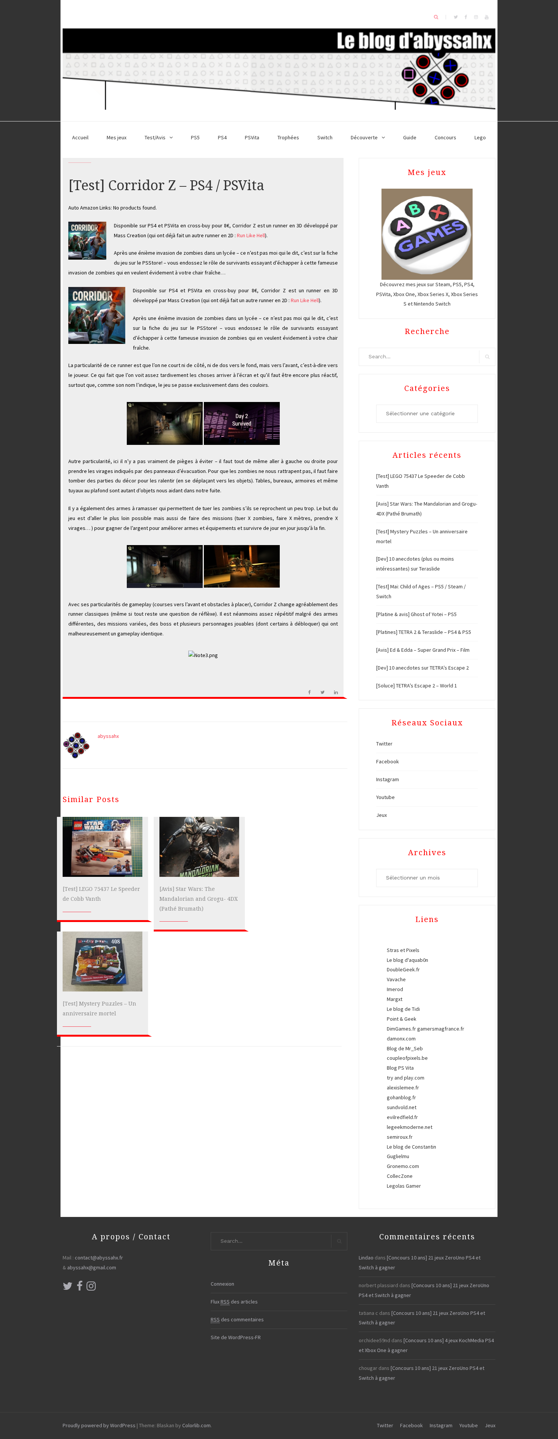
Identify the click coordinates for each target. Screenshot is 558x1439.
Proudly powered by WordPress (99, 1425)
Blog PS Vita (400, 1067)
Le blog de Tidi (403, 1009)
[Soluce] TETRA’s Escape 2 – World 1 (416, 685)
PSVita (252, 137)
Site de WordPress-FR (236, 1337)
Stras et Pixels (403, 950)
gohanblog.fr (401, 1097)
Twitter (384, 743)
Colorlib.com (196, 1425)
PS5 (195, 137)
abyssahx (108, 736)
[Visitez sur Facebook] (80, 1288)
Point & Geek (401, 1018)
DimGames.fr (401, 1028)
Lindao (366, 1257)
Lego (480, 137)
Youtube (385, 797)
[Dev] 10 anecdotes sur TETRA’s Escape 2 (422, 667)
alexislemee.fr (403, 1087)
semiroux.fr (400, 1136)
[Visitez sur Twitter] (68, 1288)
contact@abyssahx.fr (99, 1257)
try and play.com (405, 1077)
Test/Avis (155, 137)
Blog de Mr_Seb (405, 1048)
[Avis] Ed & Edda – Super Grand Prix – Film (423, 649)
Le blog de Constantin (411, 1146)
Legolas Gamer (404, 1185)
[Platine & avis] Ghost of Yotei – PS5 (416, 614)
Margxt (394, 999)
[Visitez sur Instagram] (91, 1288)
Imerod (395, 989)
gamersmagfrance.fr (440, 1028)
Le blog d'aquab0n (407, 960)
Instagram (387, 779)
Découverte (364, 137)
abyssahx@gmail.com (91, 1267)
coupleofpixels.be (407, 1057)
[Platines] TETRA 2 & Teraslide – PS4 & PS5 (423, 632)
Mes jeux (116, 137)
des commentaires (237, 1319)
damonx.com (401, 1038)
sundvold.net (401, 1107)
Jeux (381, 815)
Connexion (222, 1283)
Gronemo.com (403, 1166)
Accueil (80, 137)
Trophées (288, 137)
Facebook (387, 761)
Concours (445, 137)
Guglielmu (398, 1156)
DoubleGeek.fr (403, 969)
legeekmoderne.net (409, 1127)
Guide (409, 137)
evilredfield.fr (402, 1117)
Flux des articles (234, 1301)
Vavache (396, 979)
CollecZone (400, 1176)
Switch (325, 137)
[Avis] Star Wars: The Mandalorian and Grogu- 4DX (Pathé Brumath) (198, 899)
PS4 (222, 137)
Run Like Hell (251, 235)
